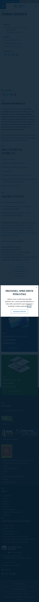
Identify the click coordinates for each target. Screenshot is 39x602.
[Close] (36, 287)
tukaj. (29, 306)
